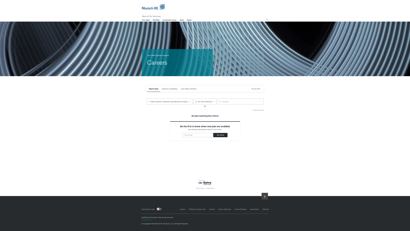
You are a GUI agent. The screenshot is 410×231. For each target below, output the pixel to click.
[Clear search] (189, 101)
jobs (153, 89)
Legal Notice (254, 209)
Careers (182, 209)
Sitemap (266, 209)
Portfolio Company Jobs (197, 209)
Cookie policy (210, 188)
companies (169, 89)
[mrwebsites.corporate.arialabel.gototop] (265, 196)
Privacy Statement (224, 209)
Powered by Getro (258, 110)
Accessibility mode (148, 209)
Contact (212, 209)
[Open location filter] (261, 101)
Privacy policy (200, 188)
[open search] (267, 19)
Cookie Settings (240, 209)
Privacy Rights (146, 219)
